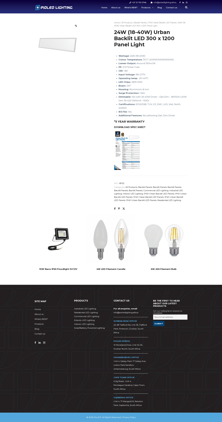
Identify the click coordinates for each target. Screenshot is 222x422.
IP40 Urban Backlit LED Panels (162, 22)
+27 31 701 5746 (139, 2)
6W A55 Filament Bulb (164, 269)
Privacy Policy (129, 417)
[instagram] (186, 2)
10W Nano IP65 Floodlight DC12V (58, 269)
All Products (127, 22)
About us (115, 7)
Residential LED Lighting (169, 200)
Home (104, 7)
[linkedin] (183, 2)
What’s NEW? (130, 7)
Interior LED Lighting (133, 193)
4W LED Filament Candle (110, 269)
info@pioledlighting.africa (165, 2)
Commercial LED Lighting (155, 190)
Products (145, 7)
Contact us (171, 7)
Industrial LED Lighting (85, 308)
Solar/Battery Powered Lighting (89, 328)
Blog (160, 7)
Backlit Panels (140, 22)
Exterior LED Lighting (84, 320)
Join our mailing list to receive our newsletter (167, 312)
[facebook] (180, 2)
